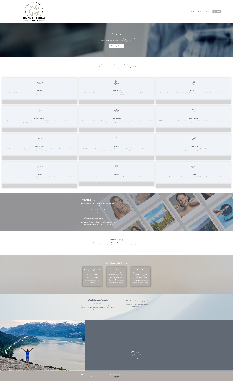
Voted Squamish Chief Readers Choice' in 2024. (116, 374)
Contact (207, 11)
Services (200, 11)
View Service (39, 102)
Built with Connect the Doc (147, 376)
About (192, 11)
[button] (123, 305)
